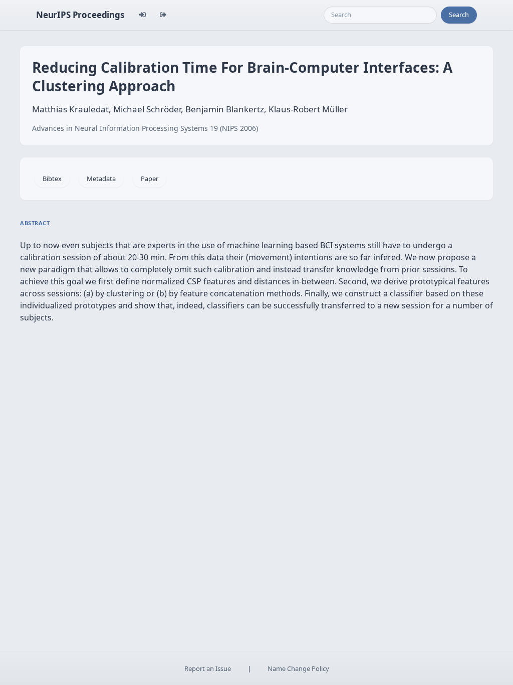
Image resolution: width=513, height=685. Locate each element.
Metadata (101, 178)
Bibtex (52, 178)
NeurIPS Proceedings (80, 15)
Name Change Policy (298, 668)
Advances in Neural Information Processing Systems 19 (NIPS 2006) (145, 128)
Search (459, 14)
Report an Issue (207, 668)
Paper (149, 178)
